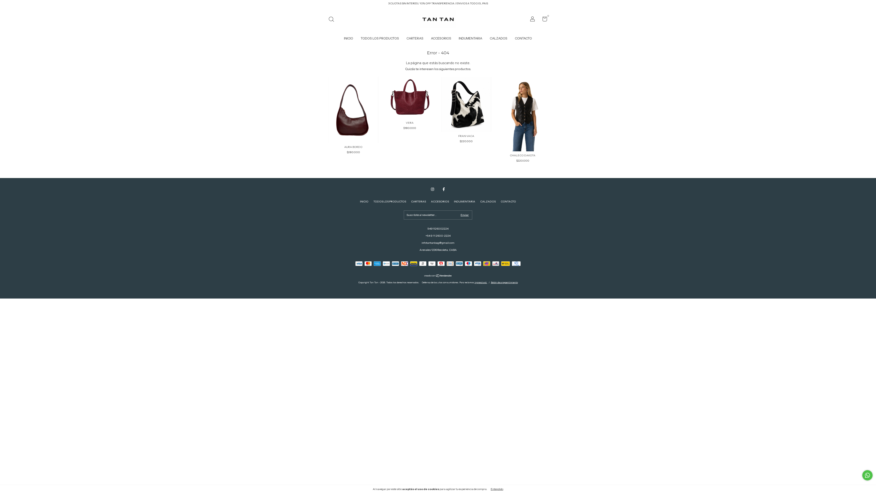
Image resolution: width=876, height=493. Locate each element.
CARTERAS (415, 38)
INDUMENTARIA (470, 38)
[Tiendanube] (438, 276)
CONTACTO (523, 38)
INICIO (348, 38)
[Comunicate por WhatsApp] (867, 475)
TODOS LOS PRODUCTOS (380, 38)
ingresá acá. (480, 282)
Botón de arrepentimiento (504, 282)
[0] (543, 20)
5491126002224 (438, 228)
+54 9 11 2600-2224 (438, 235)
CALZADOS (498, 38)
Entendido (497, 489)
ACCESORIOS (441, 38)
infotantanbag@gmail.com (438, 242)
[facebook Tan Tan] (444, 189)
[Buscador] (332, 20)
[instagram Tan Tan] (432, 189)
